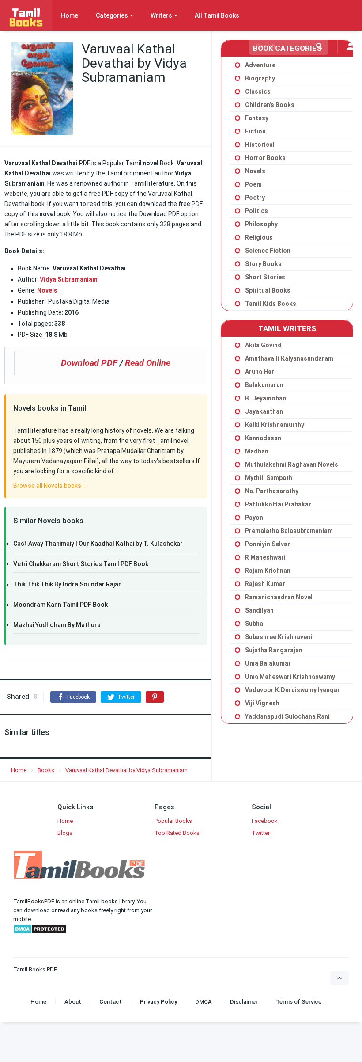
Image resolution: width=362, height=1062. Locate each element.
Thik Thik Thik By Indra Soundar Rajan (67, 584)
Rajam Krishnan (267, 570)
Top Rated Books (177, 833)
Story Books (263, 263)
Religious (259, 237)
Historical (260, 144)
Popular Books (173, 821)
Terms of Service (298, 1001)
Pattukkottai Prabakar (278, 504)
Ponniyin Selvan (268, 544)
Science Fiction (267, 250)
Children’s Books (269, 104)
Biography (260, 78)
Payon (254, 517)
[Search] (318, 46)
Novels (47, 290)
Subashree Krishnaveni (278, 636)
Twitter (261, 833)
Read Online (147, 363)
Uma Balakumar (268, 663)
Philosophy (261, 224)
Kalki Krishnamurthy (274, 424)
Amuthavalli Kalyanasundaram (289, 358)
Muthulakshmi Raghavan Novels (291, 464)
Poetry (255, 197)
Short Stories (265, 277)
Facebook (265, 821)
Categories (112, 15)
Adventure (260, 65)
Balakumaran (264, 384)
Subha (254, 623)
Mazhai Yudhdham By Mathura (57, 624)
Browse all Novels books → (51, 485)
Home (69, 15)
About (72, 1001)
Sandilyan (259, 610)
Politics (256, 210)
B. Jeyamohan (265, 398)
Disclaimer (244, 1001)
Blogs (64, 833)
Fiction (255, 131)
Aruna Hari (260, 371)
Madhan (256, 451)
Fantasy (256, 118)
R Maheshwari (265, 557)
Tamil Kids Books (270, 303)
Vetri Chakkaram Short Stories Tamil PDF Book (80, 563)
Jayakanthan (264, 411)
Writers (161, 15)
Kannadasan (263, 438)
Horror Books (265, 157)
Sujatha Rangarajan (273, 650)
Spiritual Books (267, 290)
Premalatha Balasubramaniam (289, 530)
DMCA (203, 1001)
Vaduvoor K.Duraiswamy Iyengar (292, 689)
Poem (253, 184)
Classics (258, 91)
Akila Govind (263, 345)
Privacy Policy (158, 1001)
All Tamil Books (217, 15)
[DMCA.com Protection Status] (40, 932)
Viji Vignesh (262, 703)
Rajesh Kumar (265, 583)
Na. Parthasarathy (271, 491)
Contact (110, 1001)
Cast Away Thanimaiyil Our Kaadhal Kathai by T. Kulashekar (98, 543)
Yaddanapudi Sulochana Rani (287, 716)
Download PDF (89, 363)
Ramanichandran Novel (279, 597)
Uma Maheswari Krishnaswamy (290, 676)
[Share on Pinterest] (155, 697)
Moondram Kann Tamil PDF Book (60, 604)
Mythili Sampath (268, 477)
